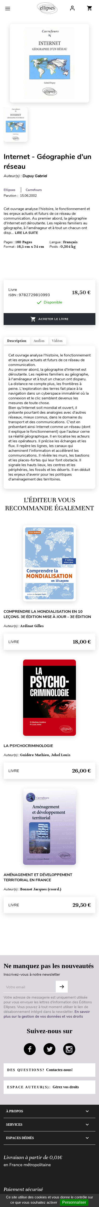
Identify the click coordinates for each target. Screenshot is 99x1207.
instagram (69, 1049)
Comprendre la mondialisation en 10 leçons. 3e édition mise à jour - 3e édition (47, 614)
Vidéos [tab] (57, 341)
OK (62, 987)
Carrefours (34, 190)
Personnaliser (74, 1202)
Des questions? (40, 1070)
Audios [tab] (39, 341)
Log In (72, 8)
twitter (49, 1049)
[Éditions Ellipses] (47, 8)
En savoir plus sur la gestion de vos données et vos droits (47, 1014)
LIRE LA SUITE (26, 233)
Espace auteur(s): (43, 1087)
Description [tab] (16, 341)
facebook (30, 1049)
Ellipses (9, 190)
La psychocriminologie (28, 745)
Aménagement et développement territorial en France (38, 877)
